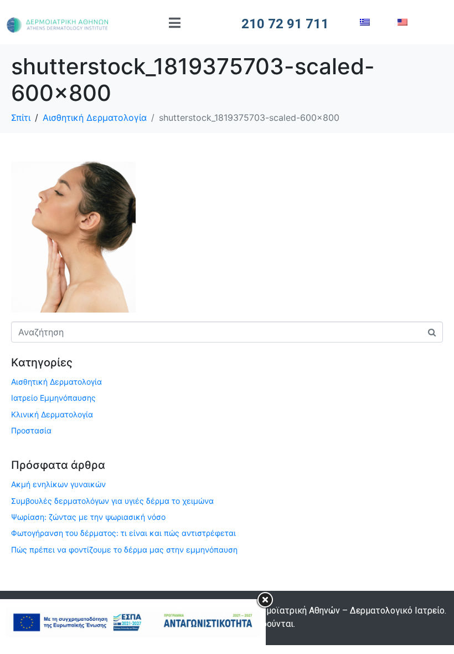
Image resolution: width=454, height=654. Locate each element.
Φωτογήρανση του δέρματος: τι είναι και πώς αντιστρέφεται (123, 533)
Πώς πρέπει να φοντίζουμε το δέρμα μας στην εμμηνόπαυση (124, 549)
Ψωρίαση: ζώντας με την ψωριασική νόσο (88, 517)
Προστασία (31, 430)
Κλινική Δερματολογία (52, 414)
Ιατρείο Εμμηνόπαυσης (53, 397)
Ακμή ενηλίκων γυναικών (58, 484)
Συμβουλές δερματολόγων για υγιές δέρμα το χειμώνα (112, 500)
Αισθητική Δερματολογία (56, 381)
